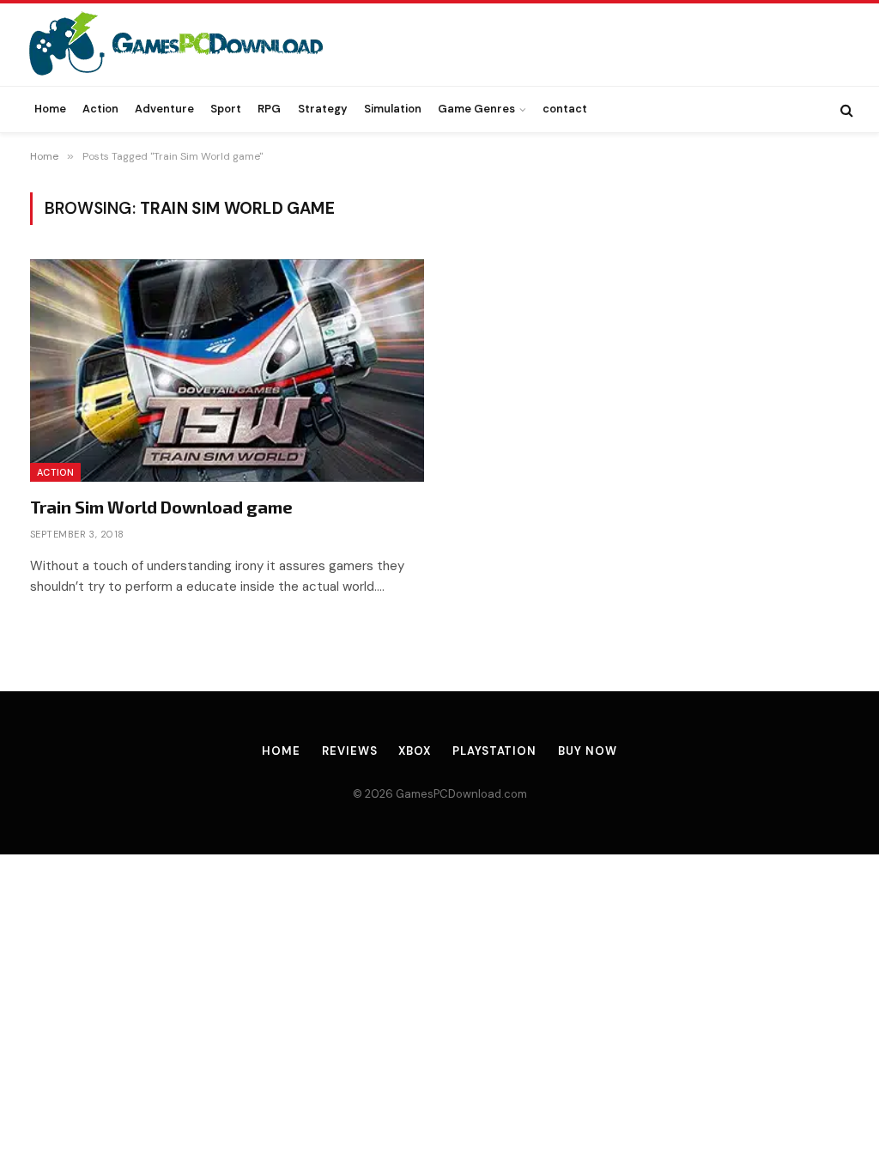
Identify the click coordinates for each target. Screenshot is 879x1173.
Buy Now (587, 751)
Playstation (494, 751)
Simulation (392, 108)
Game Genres (476, 108)
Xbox (414, 751)
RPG (269, 108)
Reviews (349, 751)
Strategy (323, 108)
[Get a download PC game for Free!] (194, 45)
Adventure (164, 108)
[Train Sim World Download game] (227, 370)
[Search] (845, 109)
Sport (225, 108)
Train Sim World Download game (161, 506)
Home (50, 108)
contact (565, 108)
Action (100, 108)
